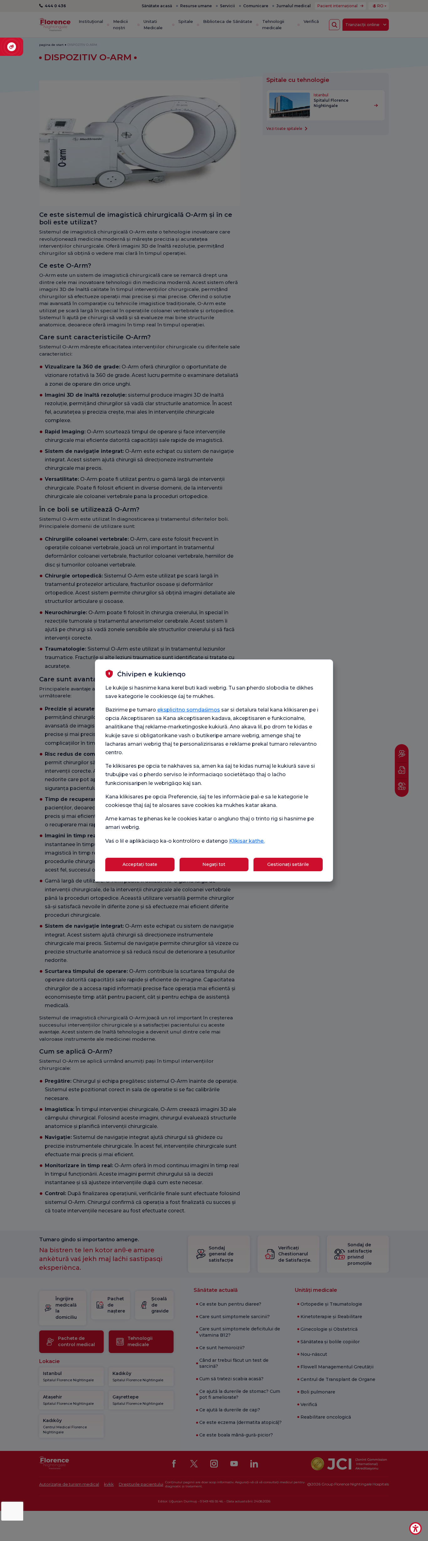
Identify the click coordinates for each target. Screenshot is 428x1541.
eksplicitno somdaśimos (188, 710)
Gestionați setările (288, 864)
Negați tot (213, 864)
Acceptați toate (140, 864)
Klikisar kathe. (246, 841)
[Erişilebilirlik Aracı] (415, 1528)
